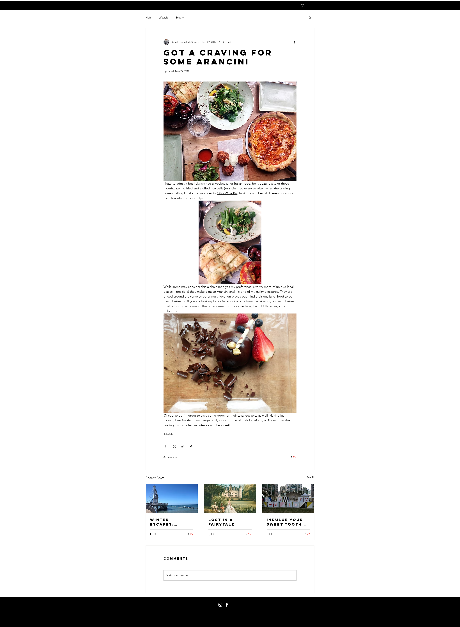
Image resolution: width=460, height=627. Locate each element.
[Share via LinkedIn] (183, 446)
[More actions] (294, 42)
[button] (310, 17)
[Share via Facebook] (165, 446)
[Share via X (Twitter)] (174, 446)
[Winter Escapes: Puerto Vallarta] (172, 498)
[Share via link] (191, 446)
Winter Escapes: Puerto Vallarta (162, 521)
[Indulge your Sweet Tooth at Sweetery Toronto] (288, 498)
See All (310, 477)
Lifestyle (163, 17)
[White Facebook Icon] (226, 604)
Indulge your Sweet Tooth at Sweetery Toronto (288, 521)
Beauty (180, 17)
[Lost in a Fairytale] (230, 498)
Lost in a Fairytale (221, 521)
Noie (148, 17)
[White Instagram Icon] (302, 6)
